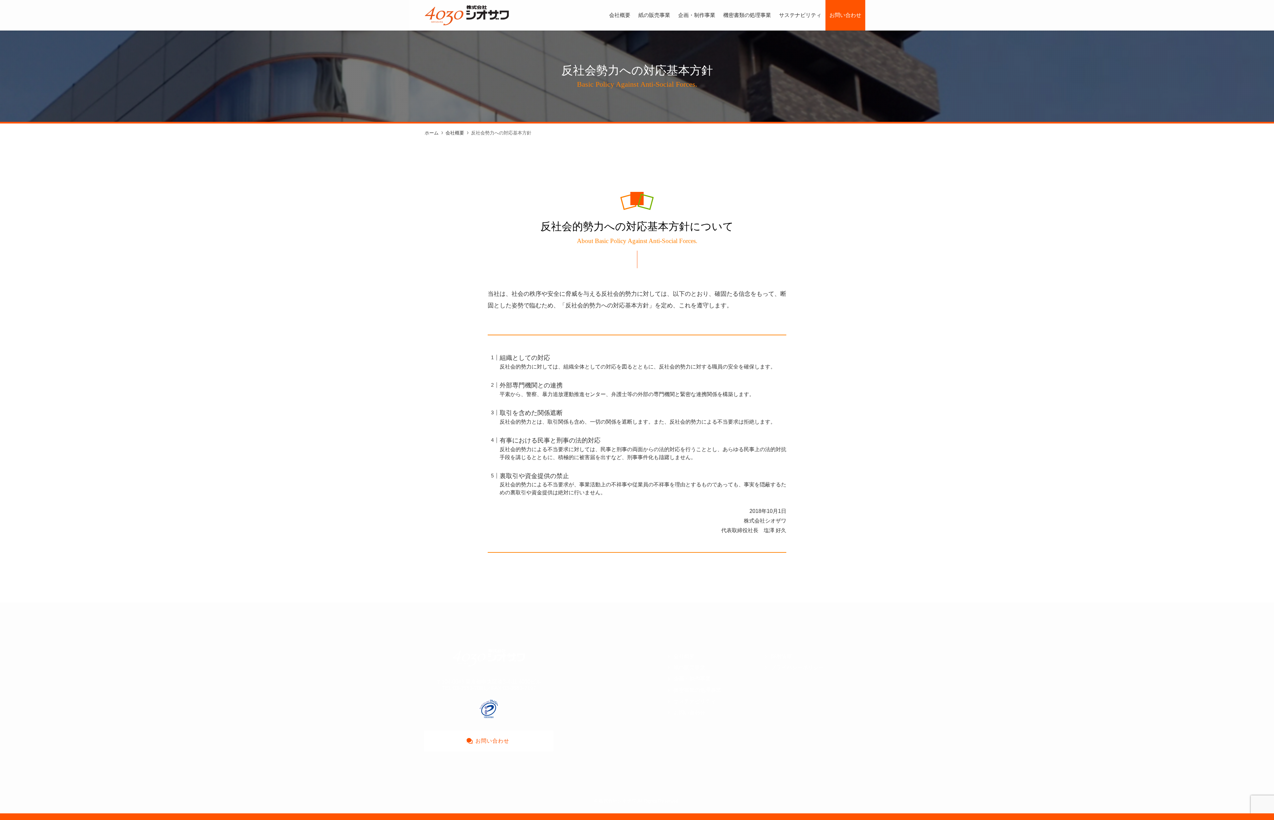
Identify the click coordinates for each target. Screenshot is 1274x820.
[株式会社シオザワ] (467, 15)
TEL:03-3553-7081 (464, 688)
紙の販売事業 (689, 667)
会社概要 (684, 656)
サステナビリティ (694, 701)
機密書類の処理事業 (697, 690)
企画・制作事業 (692, 679)
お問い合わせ (689, 712)
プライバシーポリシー (797, 667)
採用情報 (781, 656)
